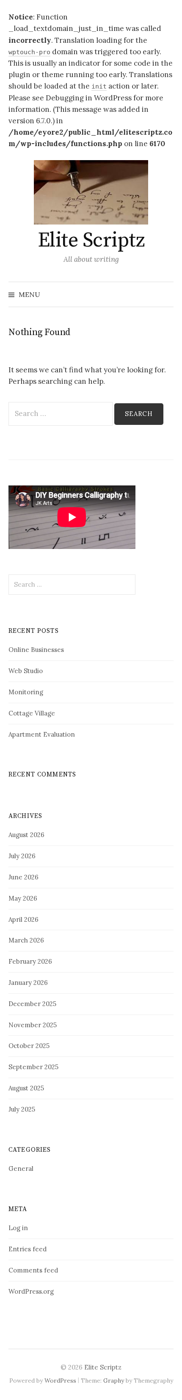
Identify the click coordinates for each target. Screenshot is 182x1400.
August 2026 (26, 835)
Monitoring (25, 692)
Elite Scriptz (91, 240)
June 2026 (23, 877)
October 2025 (29, 1046)
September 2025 (33, 1067)
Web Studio (25, 671)
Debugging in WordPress (89, 98)
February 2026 (30, 961)
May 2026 (22, 898)
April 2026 (23, 919)
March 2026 (26, 940)
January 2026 (28, 983)
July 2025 (21, 1109)
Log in (18, 1228)
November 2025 (32, 1025)
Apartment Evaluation (41, 734)
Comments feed (33, 1270)
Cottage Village (31, 713)
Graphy (113, 1380)
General (20, 1168)
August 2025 (26, 1088)
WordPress (60, 1380)
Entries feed (27, 1249)
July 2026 (22, 856)
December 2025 (32, 1004)
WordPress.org (31, 1291)
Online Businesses (36, 650)
